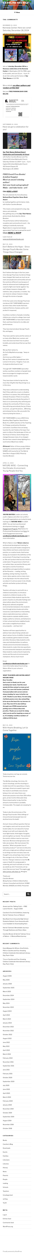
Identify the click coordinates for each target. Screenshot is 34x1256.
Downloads (6, 1148)
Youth (5, 1203)
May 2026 (6, 980)
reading (5, 1183)
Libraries (6, 1164)
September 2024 (8, 999)
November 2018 (8, 1124)
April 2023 (6, 1015)
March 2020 (7, 1097)
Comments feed (8, 1222)
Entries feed (7, 1219)
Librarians (6, 1160)
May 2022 (6, 1046)
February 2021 (7, 1074)
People (5, 1179)
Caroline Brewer (16, 2)
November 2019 (8, 1109)
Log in (5, 1215)
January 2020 (7, 1105)
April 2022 (6, 1050)
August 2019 (7, 1120)
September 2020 (8, 1081)
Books (5, 1140)
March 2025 (7, 991)
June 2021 (6, 1070)
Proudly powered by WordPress (12, 1251)
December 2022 (8, 1027)
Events (5, 1152)
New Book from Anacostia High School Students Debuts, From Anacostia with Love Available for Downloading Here (16, 921)
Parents (5, 1175)
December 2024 (8, 995)
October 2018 (7, 1128)
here (25, 531)
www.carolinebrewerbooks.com (13, 239)
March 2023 (7, 1019)
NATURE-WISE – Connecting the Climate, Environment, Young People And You (15, 468)
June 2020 (6, 1089)
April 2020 (6, 1093)
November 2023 (8, 1007)
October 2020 (7, 1077)
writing (5, 1199)
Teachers (6, 1191)
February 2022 (8, 1058)
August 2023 (7, 1011)
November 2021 (8, 1062)
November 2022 (8, 1030)
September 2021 (8, 1066)
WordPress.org (8, 1226)
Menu (18, 12)
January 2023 (7, 1023)
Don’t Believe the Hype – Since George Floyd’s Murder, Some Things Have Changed (16, 249)
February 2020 (8, 1101)
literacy (5, 1168)
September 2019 (8, 1117)
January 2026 (7, 984)
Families (5, 1156)
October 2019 (7, 1113)
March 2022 (7, 1054)
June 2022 (6, 1042)
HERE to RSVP (12, 191)
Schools (5, 1187)
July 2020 (6, 1085)
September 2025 (8, 988)
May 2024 (6, 1003)
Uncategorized (8, 1195)
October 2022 (7, 1034)
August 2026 (7, 976)
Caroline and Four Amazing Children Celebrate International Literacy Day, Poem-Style (16, 953)
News (5, 1171)
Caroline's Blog (8, 1144)
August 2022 (7, 1038)
